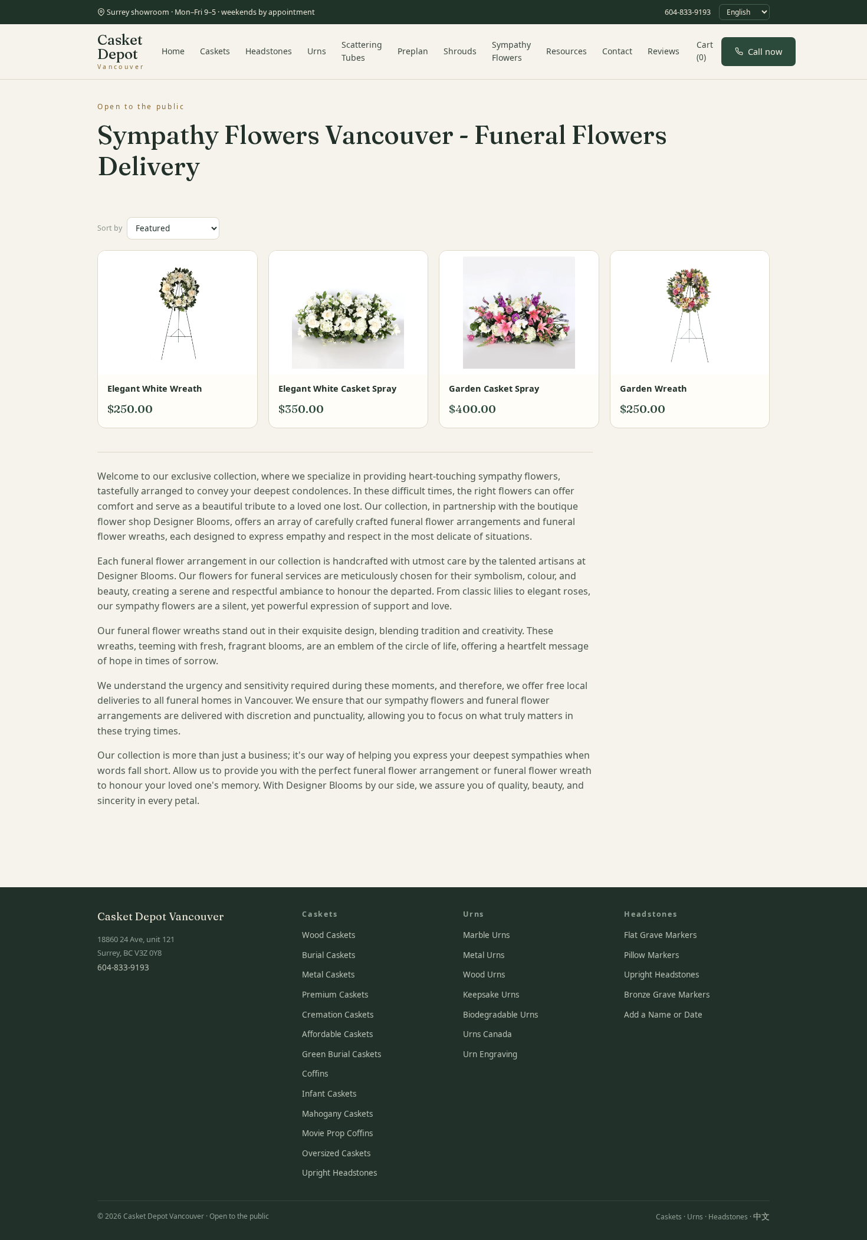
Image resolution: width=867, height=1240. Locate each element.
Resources (566, 51)
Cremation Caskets (337, 1014)
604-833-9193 (688, 12)
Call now (765, 51)
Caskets (215, 51)
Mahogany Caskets (337, 1113)
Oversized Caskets (336, 1153)
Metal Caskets (328, 974)
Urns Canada (487, 1034)
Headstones (268, 51)
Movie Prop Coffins (337, 1133)
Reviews (663, 51)
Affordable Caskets (337, 1034)
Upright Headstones (339, 1172)
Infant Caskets (329, 1093)
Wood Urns (484, 974)
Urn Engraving (490, 1054)
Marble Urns (486, 935)
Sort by (109, 228)
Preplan (413, 51)
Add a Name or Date (663, 1014)
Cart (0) (705, 51)
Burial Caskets (328, 955)
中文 (761, 1216)
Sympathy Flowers (511, 51)
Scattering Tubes (361, 51)
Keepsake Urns (491, 994)
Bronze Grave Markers (667, 994)
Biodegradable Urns (500, 1014)
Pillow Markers (651, 955)
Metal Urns (483, 955)
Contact (617, 51)
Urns (316, 51)
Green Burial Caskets (341, 1054)
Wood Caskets (328, 935)
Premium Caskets (335, 994)
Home (173, 51)
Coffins (315, 1073)
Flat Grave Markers (660, 935)
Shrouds (460, 51)
